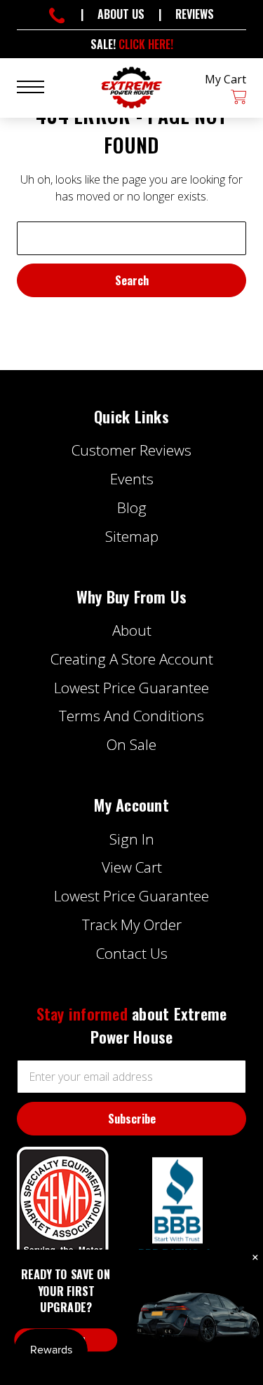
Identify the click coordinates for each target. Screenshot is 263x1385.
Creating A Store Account (131, 659)
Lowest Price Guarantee (131, 687)
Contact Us (132, 953)
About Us (120, 14)
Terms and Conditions (131, 715)
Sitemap (132, 536)
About (131, 630)
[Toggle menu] (39, 85)
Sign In (131, 839)
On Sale (131, 744)
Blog (132, 507)
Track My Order (132, 924)
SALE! (131, 44)
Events (132, 479)
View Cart (132, 867)
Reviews (194, 14)
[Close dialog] (255, 1257)
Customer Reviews (131, 450)
